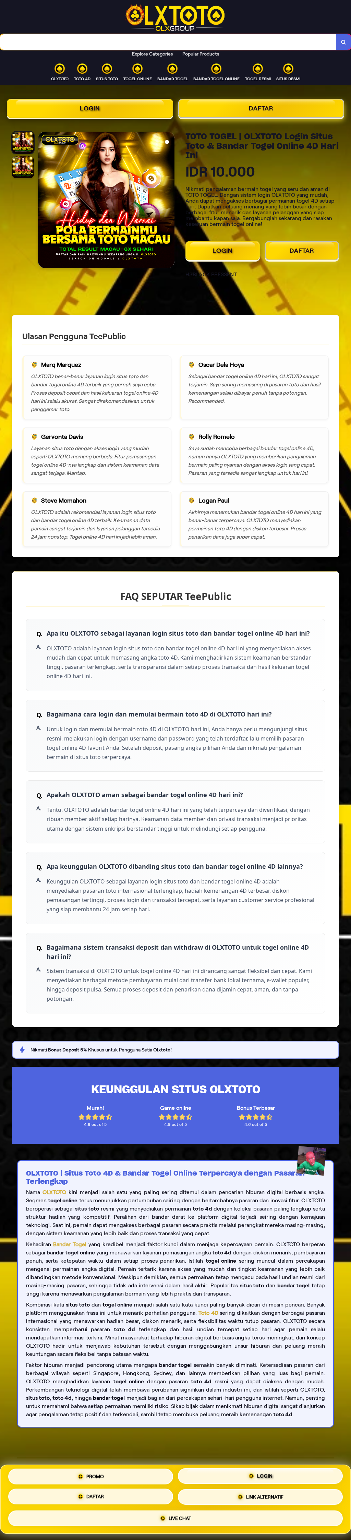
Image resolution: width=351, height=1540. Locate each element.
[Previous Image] (43, 201)
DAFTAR (261, 108)
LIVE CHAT (180, 1520)
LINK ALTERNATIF (264, 1498)
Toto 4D (208, 1313)
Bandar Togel (69, 1244)
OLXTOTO (54, 1192)
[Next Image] (169, 201)
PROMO (95, 1476)
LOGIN (90, 108)
